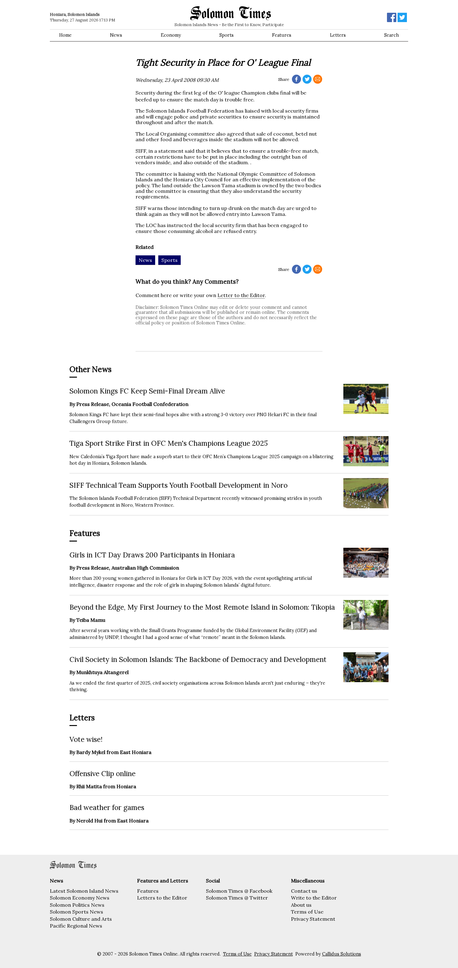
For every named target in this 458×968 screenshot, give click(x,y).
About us (301, 905)
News (116, 35)
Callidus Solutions (341, 954)
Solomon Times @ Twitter (237, 898)
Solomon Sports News (76, 912)
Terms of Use (307, 912)
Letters (338, 35)
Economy (171, 35)
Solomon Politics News (77, 905)
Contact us (304, 891)
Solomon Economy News (79, 898)
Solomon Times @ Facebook (239, 891)
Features (281, 35)
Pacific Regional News (76, 926)
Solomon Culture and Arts (81, 919)
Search (391, 35)
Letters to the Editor (162, 898)
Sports (226, 35)
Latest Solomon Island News (84, 891)
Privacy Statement (313, 919)
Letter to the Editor (241, 295)
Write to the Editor (314, 898)
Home (65, 35)
